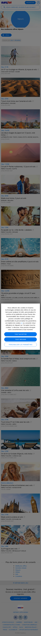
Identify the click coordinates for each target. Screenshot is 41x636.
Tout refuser (20, 339)
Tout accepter (20, 334)
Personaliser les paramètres (20, 345)
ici (21, 323)
